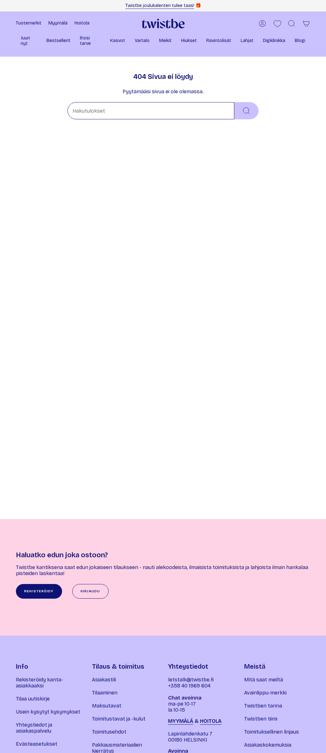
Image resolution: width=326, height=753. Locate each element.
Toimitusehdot (109, 732)
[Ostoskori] (306, 23)
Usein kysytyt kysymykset (48, 712)
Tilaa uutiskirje (33, 699)
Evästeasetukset (36, 744)
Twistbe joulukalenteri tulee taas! (159, 5)
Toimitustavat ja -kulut (118, 719)
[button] (29, 41)
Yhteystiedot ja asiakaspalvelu (34, 728)
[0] (277, 23)
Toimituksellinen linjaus (271, 732)
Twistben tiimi (260, 719)
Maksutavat (106, 706)
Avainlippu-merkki (265, 693)
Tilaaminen (104, 693)
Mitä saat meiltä (263, 680)
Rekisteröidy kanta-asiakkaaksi (39, 683)
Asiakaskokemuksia (267, 745)
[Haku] (246, 110)
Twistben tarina (263, 706)
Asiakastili (104, 680)
